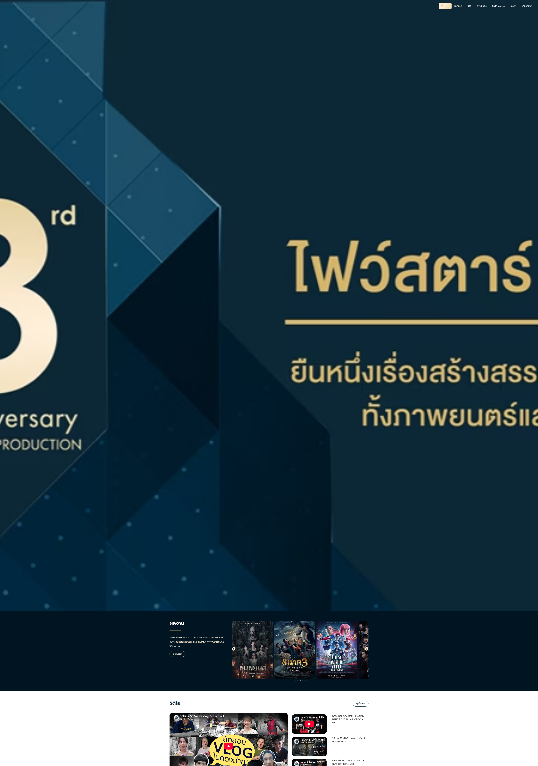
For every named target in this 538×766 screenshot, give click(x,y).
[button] (234, 649)
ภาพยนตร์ (482, 6)
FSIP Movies (498, 6)
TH (442, 6)
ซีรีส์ (469, 6)
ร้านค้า (513, 6)
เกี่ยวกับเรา (527, 6)
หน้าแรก (458, 6)
